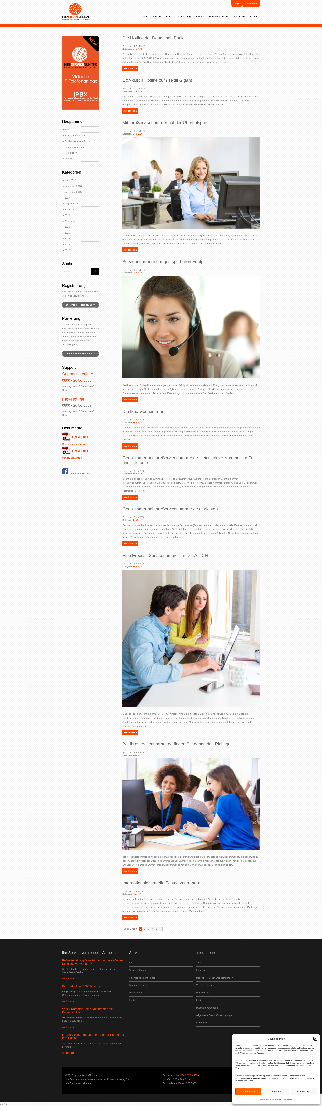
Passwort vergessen (207, 1007)
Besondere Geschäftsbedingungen (214, 977)
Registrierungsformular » (75, 444)
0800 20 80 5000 (190, 1075)
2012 (67, 250)
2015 (67, 232)
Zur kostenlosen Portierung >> (80, 353)
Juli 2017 (69, 209)
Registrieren (251, 3)
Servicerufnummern (163, 16)
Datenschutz (277, 1099)
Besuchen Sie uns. (80, 473)
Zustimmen (248, 1091)
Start (145, 16)
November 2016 (73, 186)
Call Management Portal (191, 16)
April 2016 (138, 894)
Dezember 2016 (73, 192)
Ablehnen (276, 1091)
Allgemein (70, 221)
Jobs (198, 962)
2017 (67, 197)
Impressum (288, 1099)
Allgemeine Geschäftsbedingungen (214, 1015)
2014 (67, 238)
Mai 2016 (137, 422)
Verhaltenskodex (205, 985)
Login (237, 3)
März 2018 (70, 180)
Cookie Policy (265, 1099)
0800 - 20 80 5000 (76, 380)
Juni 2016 (137, 49)
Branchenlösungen (218, 16)
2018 (67, 215)
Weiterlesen (130, 68)
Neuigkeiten (239, 16)
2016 (67, 226)
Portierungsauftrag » (73, 457)
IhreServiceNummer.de (76, 12)
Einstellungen (304, 1091)
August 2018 (71, 203)
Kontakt (254, 16)
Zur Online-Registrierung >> (80, 304)
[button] (315, 1038)
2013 (67, 244)
